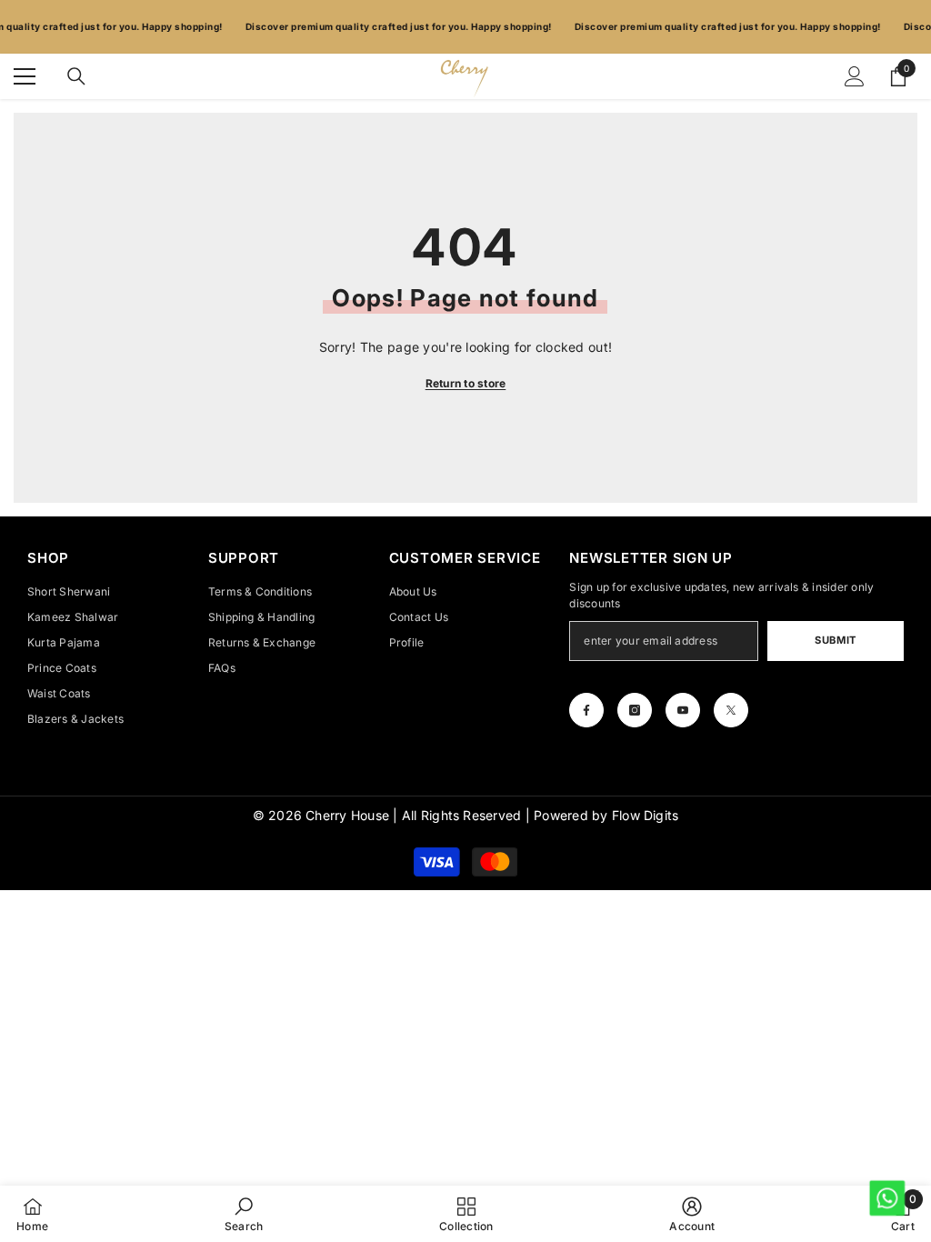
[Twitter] (731, 710)
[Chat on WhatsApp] (886, 1197)
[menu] (24, 76)
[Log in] (855, 76)
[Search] (76, 76)
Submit (835, 640)
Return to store (465, 383)
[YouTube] (683, 710)
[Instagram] (634, 710)
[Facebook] (586, 710)
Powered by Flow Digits (606, 815)
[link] (244, 1213)
